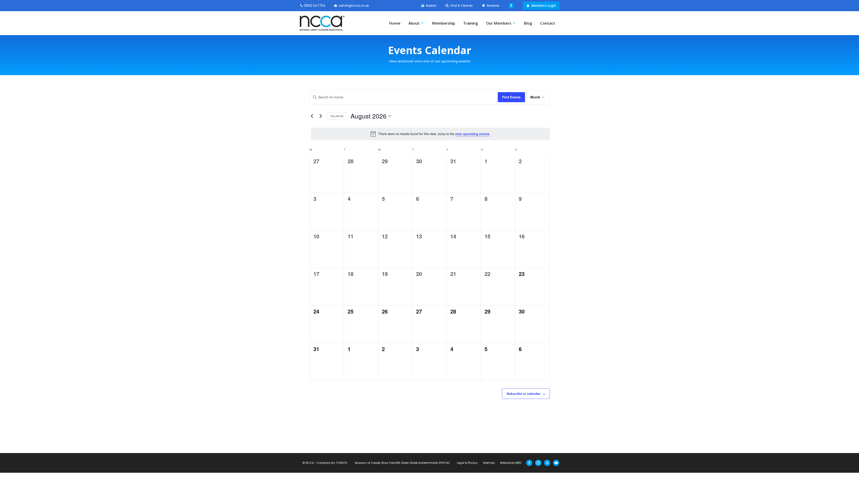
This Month (337, 116)
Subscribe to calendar (523, 393)
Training (470, 23)
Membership (443, 23)
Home (394, 23)
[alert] (430, 134)
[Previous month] (312, 116)
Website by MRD (510, 463)
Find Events (511, 97)
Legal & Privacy (467, 463)
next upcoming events (472, 133)
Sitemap (489, 463)
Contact (547, 23)
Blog (528, 23)
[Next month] (320, 116)
